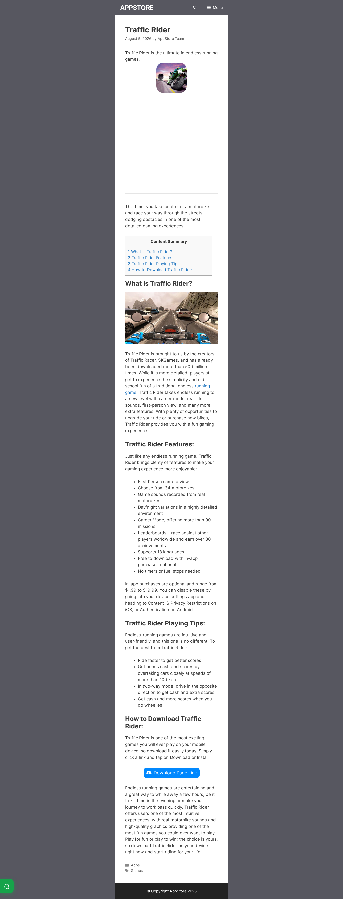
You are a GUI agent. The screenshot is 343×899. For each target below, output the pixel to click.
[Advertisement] (171, 148)
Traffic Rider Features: (150, 257)
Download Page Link (175, 772)
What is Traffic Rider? (150, 251)
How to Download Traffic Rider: (160, 269)
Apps (135, 865)
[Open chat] (7, 886)
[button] (195, 7)
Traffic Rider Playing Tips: (154, 263)
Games (137, 870)
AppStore (137, 7)
